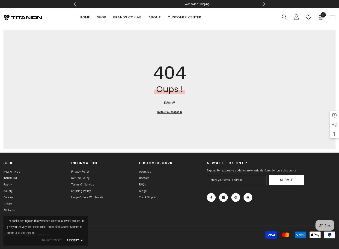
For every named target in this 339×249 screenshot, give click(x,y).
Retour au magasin (169, 112)
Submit (286, 180)
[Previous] (75, 4)
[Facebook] (211, 197)
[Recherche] (284, 17)
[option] (169, 4)
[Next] (264, 4)
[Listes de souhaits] (308, 17)
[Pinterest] (235, 197)
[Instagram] (223, 197)
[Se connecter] (296, 17)
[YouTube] (248, 197)
